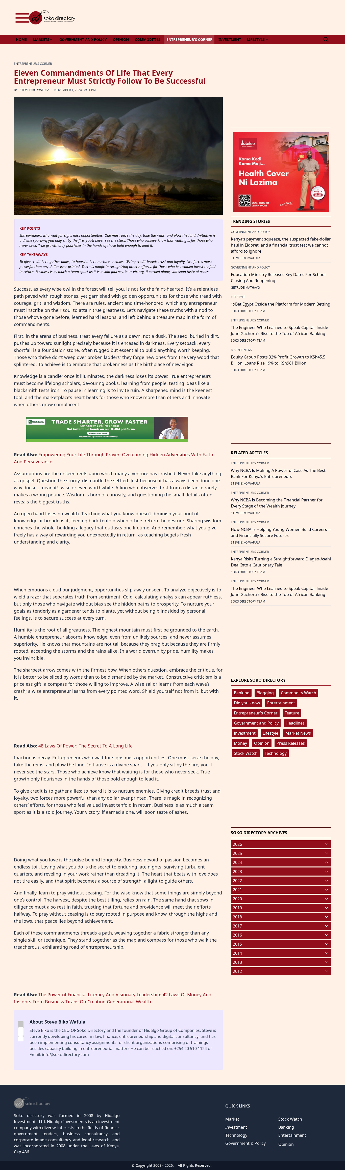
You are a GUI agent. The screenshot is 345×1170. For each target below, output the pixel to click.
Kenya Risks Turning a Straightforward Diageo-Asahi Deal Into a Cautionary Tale (281, 562)
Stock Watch (246, 753)
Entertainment (281, 703)
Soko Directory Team (248, 311)
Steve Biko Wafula (34, 90)
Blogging (265, 693)
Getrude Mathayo (245, 287)
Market (232, 1119)
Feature (292, 713)
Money (240, 743)
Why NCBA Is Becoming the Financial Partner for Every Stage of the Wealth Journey (277, 503)
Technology (276, 753)
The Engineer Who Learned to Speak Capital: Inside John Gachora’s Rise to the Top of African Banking (279, 330)
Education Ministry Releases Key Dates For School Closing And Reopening (278, 277)
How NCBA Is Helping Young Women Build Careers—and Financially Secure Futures (281, 532)
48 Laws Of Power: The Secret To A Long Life (85, 746)
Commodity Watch (298, 693)
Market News (298, 733)
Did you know (247, 703)
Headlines (295, 723)
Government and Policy (256, 723)
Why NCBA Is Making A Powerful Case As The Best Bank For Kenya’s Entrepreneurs (278, 473)
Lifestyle (270, 733)
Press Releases (291, 743)
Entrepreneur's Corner (256, 713)
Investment (245, 733)
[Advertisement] (239, 17)
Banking (242, 693)
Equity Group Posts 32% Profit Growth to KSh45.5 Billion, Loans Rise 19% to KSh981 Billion (278, 360)
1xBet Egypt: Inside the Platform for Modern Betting (280, 304)
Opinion (261, 743)
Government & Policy (245, 1143)
